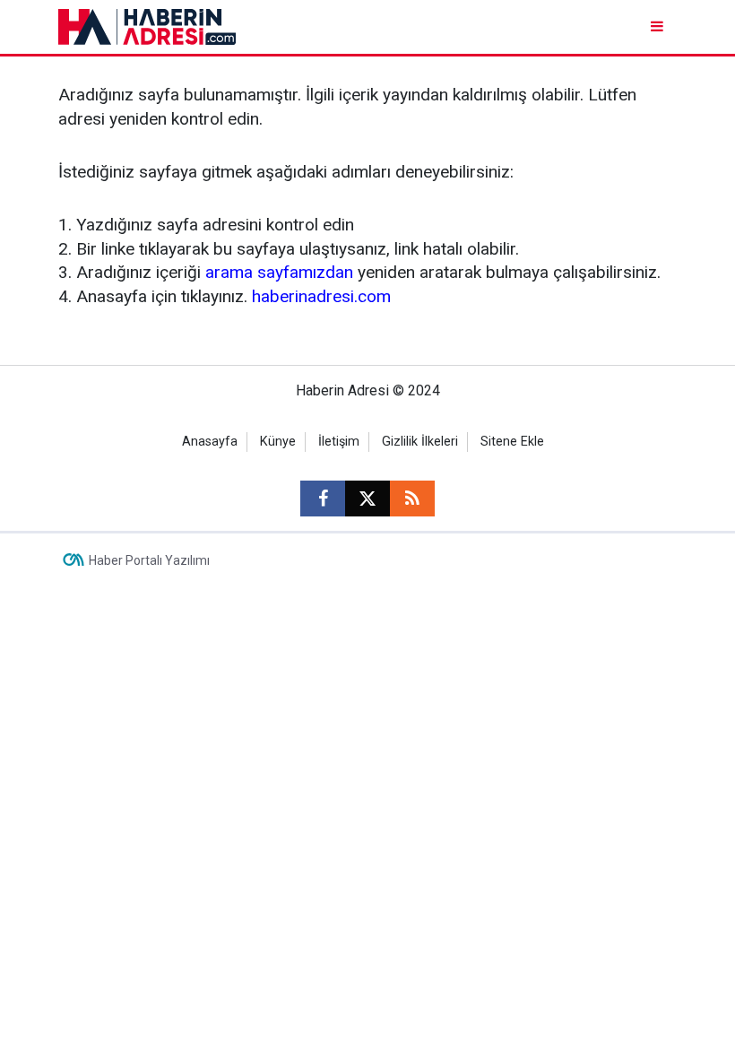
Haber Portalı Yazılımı (149, 560)
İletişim (338, 441)
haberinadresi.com (321, 296)
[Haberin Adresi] (147, 25)
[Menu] (658, 26)
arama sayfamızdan (279, 272)
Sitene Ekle (512, 441)
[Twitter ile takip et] (367, 498)
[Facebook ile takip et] (322, 498)
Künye (278, 441)
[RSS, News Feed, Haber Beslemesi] (412, 498)
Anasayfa (210, 441)
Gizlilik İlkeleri (420, 441)
